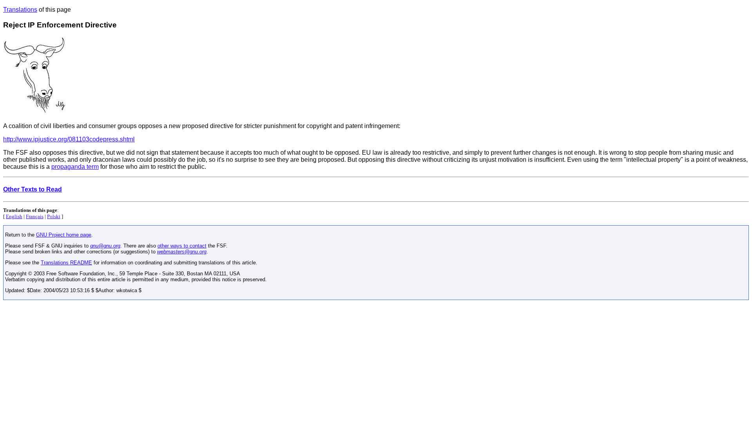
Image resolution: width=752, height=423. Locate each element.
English (14, 216)
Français (34, 216)
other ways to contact (181, 246)
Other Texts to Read (32, 189)
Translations (20, 9)
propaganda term (75, 166)
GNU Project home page (63, 235)
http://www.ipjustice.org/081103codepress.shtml (69, 139)
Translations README (66, 263)
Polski (53, 216)
